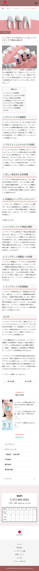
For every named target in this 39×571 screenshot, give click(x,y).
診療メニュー (19, 554)
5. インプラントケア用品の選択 (13, 103)
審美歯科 (8, 464)
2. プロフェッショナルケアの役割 (14, 95)
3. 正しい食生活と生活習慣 (11, 98)
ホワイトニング (10, 449)
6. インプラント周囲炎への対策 (13, 105)
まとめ (5, 110)
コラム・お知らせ (19, 561)
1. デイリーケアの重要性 (11, 93)
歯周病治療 (9, 469)
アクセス (19, 558)
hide (15, 89)
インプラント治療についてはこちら (13, 374)
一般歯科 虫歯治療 (12, 454)
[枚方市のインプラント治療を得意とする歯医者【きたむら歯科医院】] (5, 3)
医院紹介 (19, 547)
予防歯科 (8, 459)
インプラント (5, 32)
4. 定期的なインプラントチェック (14, 100)
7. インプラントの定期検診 (11, 108)
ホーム (19, 544)
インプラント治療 (19, 551)
